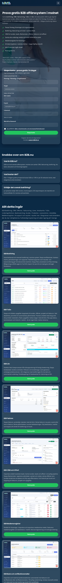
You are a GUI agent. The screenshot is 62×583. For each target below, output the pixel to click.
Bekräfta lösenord (10, 121)
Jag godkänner (25, 128)
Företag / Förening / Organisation (15, 78)
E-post (6, 103)
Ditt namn (7, 96)
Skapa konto (31, 132)
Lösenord (7, 110)
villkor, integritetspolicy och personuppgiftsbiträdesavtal (29, 128)
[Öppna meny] (58, 3)
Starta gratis (31, 271)
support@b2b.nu (34, 140)
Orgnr (6, 86)
